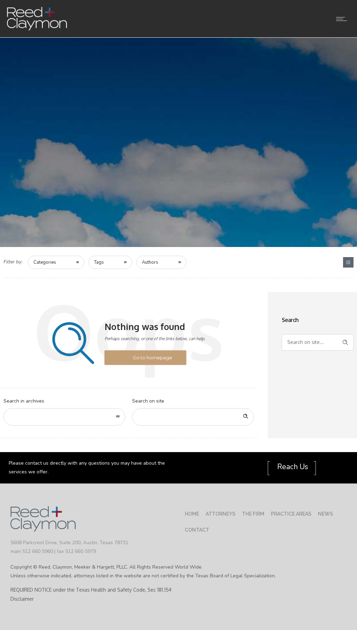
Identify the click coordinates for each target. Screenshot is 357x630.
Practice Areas (291, 514)
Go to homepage (152, 357)
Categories (44, 262)
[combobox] (64, 417)
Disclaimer (22, 599)
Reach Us (292, 467)
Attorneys (220, 514)
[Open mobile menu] (343, 19)
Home (192, 514)
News (325, 514)
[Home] (37, 28)
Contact (197, 530)
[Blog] (348, 262)
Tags (99, 262)
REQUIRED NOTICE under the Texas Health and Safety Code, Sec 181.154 (91, 590)
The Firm (253, 514)
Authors (150, 262)
